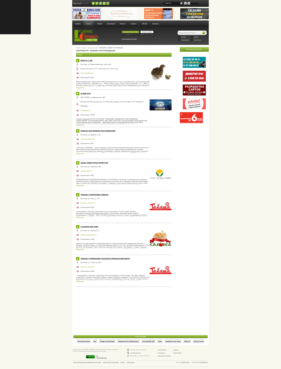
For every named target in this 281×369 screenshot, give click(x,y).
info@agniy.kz (85, 110)
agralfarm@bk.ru (86, 171)
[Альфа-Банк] (191, 117)
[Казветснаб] (158, 13)
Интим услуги (198, 341)
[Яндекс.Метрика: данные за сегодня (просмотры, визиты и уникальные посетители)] (101, 357)
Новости (122, 23)
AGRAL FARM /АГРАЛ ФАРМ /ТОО (94, 163)
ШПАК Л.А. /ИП (86, 60)
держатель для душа (173, 341)
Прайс (123, 362)
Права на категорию (107, 341)
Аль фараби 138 (148, 341)
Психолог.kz (161, 353)
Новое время (177, 353)
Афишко (175, 350)
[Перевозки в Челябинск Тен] (194, 62)
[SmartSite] (194, 90)
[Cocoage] (122, 13)
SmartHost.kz (185, 362)
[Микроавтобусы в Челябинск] (194, 76)
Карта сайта (130, 362)
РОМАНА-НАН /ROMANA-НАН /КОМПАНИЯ (97, 131)
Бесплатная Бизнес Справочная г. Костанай (87, 362)
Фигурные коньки (84, 341)
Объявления (111, 23)
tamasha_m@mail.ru (87, 203)
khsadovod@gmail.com (88, 235)
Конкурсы (155, 23)
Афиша (99, 23)
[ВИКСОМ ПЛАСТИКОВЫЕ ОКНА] (86, 13)
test (95, 341)
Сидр (160, 341)
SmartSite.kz (204, 362)
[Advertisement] (191, 135)
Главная (77, 23)
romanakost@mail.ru (87, 139)
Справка (133, 23)
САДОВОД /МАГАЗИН (89, 227)
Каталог (88, 23)
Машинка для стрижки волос (128, 341)
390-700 (144, 23)
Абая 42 (187, 341)
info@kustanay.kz (136, 353)
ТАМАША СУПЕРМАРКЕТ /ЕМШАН (94, 195)
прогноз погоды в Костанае (129, 39)
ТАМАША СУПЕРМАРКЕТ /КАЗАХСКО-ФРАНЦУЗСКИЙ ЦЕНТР (105, 259)
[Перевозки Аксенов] (194, 13)
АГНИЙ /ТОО (85, 93)
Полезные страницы (164, 356)
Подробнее (80, 88)
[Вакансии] (194, 103)
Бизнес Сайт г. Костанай (110, 362)
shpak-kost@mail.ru (87, 73)
